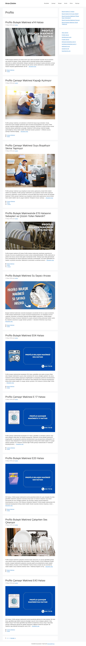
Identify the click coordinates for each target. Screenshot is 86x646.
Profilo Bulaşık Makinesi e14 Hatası (24, 22)
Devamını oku (32, 66)
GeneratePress (50, 643)
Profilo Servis (65, 35)
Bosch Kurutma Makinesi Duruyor (71, 20)
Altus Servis (65, 32)
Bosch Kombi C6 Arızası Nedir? (70, 14)
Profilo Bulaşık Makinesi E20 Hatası (24, 458)
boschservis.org (66, 51)
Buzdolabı (46, 3)
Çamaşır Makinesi (11, 135)
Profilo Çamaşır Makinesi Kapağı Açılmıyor (28, 80)
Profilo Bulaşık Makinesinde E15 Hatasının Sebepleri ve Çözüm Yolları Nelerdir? (28, 214)
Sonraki (13, 638)
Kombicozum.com (66, 37)
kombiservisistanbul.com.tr (69, 44)
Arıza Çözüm (10, 3)
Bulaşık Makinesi (10, 70)
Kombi (65, 3)
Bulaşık (60, 3)
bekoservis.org (66, 46)
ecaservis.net (65, 48)
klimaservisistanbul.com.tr (69, 42)
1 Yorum (9, 204)
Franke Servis (65, 39)
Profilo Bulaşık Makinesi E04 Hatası (24, 335)
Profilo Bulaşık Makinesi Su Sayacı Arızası (28, 275)
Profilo (8, 71)
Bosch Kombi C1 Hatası (68, 11)
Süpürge (77, 3)
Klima (71, 3)
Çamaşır (53, 3)
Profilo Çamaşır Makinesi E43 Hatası (25, 580)
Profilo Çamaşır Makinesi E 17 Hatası (25, 396)
